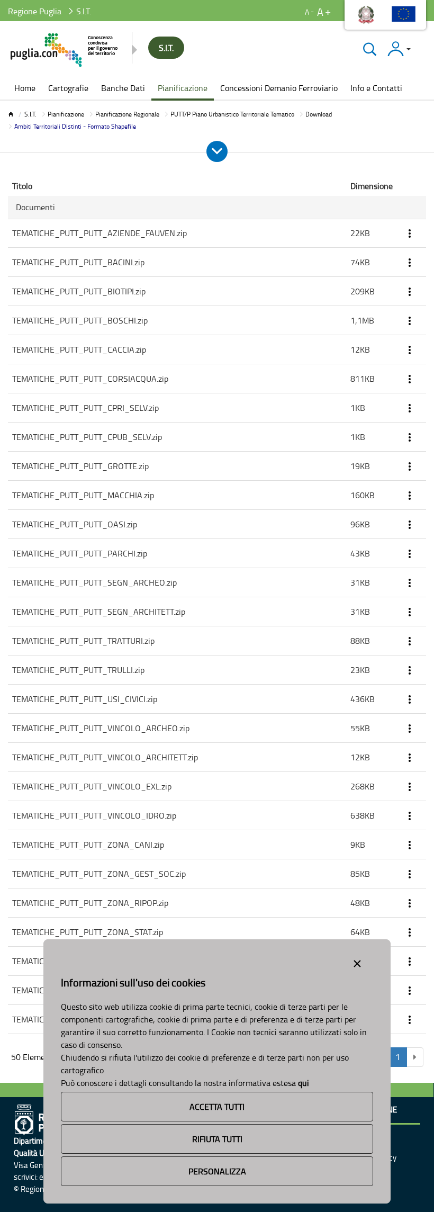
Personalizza (217, 1171)
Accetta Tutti (217, 1106)
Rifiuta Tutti (217, 1139)
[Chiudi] (370, 49)
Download (318, 114)
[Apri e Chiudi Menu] (217, 151)
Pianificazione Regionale (127, 114)
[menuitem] (25, 89)
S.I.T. (30, 114)
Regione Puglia (34, 11)
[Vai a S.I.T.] (65, 50)
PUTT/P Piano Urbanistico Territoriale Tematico (232, 114)
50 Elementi (33, 1057)
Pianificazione (66, 114)
